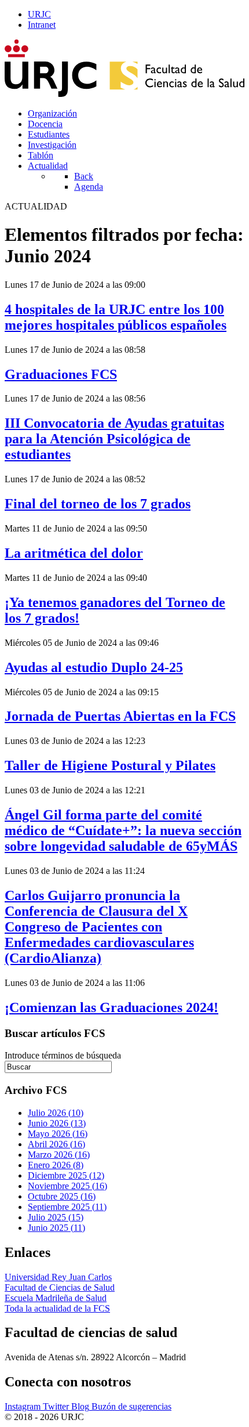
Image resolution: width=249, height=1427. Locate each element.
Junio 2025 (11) (56, 1228)
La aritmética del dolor (74, 553)
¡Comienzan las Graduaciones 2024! (111, 1007)
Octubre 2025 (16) (62, 1196)
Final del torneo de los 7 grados (98, 503)
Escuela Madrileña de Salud (56, 1298)
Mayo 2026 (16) (57, 1134)
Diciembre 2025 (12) (66, 1175)
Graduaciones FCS (61, 374)
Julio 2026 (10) (55, 1113)
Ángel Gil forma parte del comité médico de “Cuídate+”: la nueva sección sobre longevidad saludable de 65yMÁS (123, 830)
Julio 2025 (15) (55, 1217)
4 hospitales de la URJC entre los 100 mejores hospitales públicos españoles (115, 317)
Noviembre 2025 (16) (67, 1186)
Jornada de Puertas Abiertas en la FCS (120, 716)
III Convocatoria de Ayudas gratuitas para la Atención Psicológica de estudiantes (114, 439)
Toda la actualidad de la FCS (57, 1308)
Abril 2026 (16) (56, 1144)
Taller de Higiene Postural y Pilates (110, 765)
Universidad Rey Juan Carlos (58, 1277)
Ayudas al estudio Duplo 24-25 (94, 667)
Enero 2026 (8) (55, 1165)
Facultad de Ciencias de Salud (60, 1287)
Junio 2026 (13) (57, 1123)
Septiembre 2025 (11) (67, 1207)
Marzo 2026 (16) (59, 1154)
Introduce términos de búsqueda (63, 1055)
